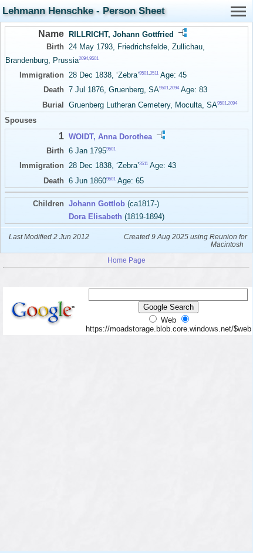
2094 (83, 58)
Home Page (126, 260)
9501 (94, 58)
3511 (154, 73)
